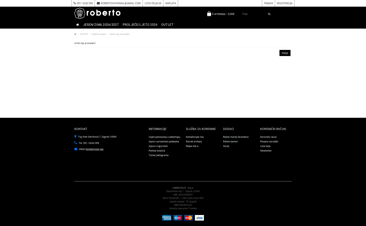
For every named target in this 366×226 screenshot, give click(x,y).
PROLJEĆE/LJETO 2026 (140, 24)
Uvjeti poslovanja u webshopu (164, 137)
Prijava (268, 3)
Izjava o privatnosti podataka (164, 141)
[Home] (75, 34)
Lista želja (265, 146)
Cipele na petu (99, 34)
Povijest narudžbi (269, 141)
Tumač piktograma (159, 155)
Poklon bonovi (230, 141)
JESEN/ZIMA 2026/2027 (101, 24)
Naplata (170, 3)
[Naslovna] (77, 25)
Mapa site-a (192, 146)
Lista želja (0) (153, 3)
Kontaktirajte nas (95, 149)
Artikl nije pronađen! (120, 34)
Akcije (226, 146)
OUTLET (167, 24)
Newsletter (266, 150)
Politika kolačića (157, 150)
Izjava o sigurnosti (158, 146)
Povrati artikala (194, 141)
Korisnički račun (268, 137)
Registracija (284, 3)
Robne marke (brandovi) (236, 137)
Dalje (285, 53)
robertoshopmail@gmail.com (121, 3)
